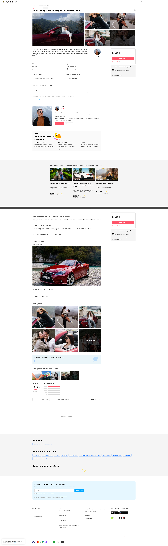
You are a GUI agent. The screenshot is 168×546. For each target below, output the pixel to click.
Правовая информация (84, 537)
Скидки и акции (62, 515)
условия (15, 542)
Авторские (36, 458)
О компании (62, 537)
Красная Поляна (47, 444)
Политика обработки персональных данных (69, 525)
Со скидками (37, 455)
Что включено (77, 208)
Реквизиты (99, 537)
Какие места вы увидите (88, 208)
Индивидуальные (47, 455)
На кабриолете (106, 455)
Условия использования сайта (65, 522)
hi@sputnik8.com (88, 518)
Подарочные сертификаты (65, 513)
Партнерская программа (72, 537)
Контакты (105, 537)
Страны (36, 511)
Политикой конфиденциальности (58, 497)
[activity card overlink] (61, 188)
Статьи (60, 508)
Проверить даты (123, 58)
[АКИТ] (120, 518)
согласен (39, 493)
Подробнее (69, 123)
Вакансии (93, 537)
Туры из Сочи (45, 458)
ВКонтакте (87, 516)
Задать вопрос (59, 123)
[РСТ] (124, 518)
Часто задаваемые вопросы (65, 510)
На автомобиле (117, 455)
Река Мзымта (37, 444)
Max (91, 516)
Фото (98, 208)
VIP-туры (64, 455)
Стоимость (68, 208)
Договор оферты (62, 520)
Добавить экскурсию (37, 516)
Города (36, 508)
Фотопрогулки (73, 455)
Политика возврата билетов (65, 517)
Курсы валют (61, 530)
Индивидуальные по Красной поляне (90, 455)
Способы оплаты (62, 527)
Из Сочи (57, 455)
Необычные (127, 455)
